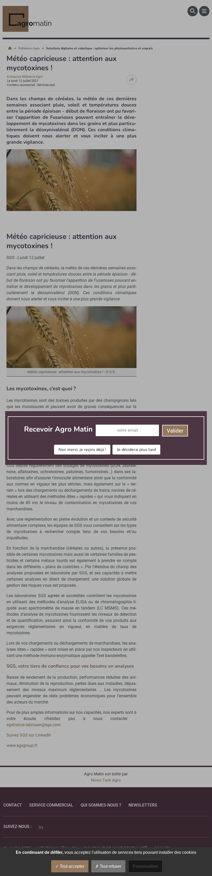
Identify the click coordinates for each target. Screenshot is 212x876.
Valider (175, 431)
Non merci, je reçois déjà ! (82, 449)
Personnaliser (145, 866)
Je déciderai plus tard (136, 449)
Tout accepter (71, 866)
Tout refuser (110, 866)
